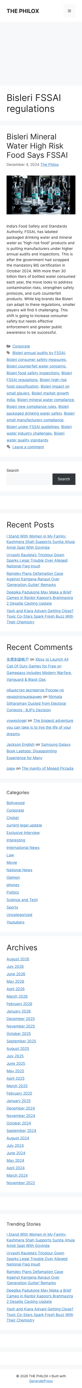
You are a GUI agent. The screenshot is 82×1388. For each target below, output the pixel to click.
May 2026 (15, 981)
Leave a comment (28, 447)
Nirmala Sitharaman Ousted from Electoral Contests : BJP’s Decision (36, 703)
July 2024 (15, 1145)
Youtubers (15, 922)
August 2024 (18, 1138)
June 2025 (16, 1063)
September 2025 (21, 1041)
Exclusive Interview (23, 832)
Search (13, 470)
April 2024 (16, 1168)
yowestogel (17, 720)
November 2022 (21, 1183)
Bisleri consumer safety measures (36, 359)
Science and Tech (22, 900)
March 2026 (17, 996)
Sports (12, 907)
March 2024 (17, 1175)
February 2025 (19, 1093)
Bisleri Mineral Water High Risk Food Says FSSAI (37, 146)
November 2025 (21, 1026)
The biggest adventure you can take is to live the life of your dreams (40, 727)
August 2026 (18, 959)
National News (19, 870)
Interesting (16, 840)
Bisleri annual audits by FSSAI (38, 353)
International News (23, 847)
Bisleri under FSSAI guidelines (33, 427)
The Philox (49, 164)
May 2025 (15, 1071)
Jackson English (21, 744)
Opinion (13, 877)
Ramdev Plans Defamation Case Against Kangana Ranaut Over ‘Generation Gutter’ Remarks (35, 579)
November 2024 (21, 1116)
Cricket (13, 818)
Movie (12, 862)
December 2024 (21, 1108)
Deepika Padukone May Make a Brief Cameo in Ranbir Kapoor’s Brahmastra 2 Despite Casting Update (40, 598)
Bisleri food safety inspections (33, 373)
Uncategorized (19, 915)
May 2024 (15, 1160)
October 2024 (19, 1123)
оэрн (11, 768)
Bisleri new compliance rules (31, 406)
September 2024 (21, 1130)
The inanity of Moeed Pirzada (47, 768)
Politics (13, 892)
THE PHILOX (23, 11)
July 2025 (15, 1056)
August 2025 (18, 1048)
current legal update (24, 825)
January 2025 (19, 1101)
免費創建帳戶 (18, 659)
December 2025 (21, 1019)
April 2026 (16, 989)
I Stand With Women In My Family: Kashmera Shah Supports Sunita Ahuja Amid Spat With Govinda (41, 542)
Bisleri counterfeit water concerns (36, 366)
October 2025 (19, 1033)
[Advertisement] (41, 51)
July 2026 (15, 966)
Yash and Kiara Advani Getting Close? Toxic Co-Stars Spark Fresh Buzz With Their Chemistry (40, 616)
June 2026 (16, 974)
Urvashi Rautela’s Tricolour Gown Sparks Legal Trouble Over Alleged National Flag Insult (37, 560)
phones (13, 885)
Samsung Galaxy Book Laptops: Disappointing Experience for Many (39, 751)
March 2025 (17, 1086)
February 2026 (19, 1004)
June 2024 (16, 1153)
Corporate (21, 346)
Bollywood (16, 803)
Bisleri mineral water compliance (45, 400)
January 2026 (19, 1011)
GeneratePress (41, 1381)
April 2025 (15, 1078)
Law (10, 855)
